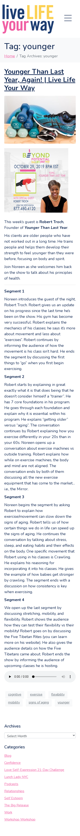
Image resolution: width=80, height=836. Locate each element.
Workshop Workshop (19, 819)
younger (64, 702)
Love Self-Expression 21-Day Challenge (34, 769)
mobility (14, 702)
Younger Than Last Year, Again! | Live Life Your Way (39, 80)
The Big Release (16, 805)
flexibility (58, 694)
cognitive (14, 694)
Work (8, 812)
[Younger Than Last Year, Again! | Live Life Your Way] (40, 119)
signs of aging (39, 702)
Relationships (14, 791)
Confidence (12, 762)
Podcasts (11, 784)
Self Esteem (13, 798)
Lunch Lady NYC (16, 777)
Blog (7, 755)
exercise (36, 694)
